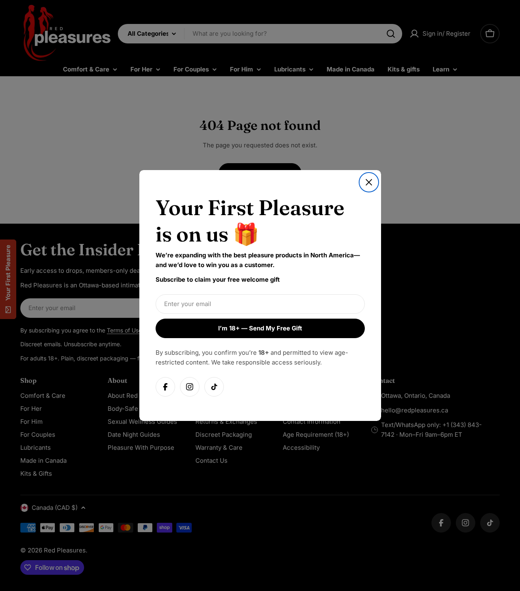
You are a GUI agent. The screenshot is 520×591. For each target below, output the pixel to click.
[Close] (369, 182)
